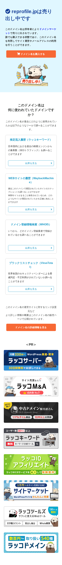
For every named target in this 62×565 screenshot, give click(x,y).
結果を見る (31, 163)
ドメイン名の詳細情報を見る (31, 327)
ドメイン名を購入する (33, 54)
